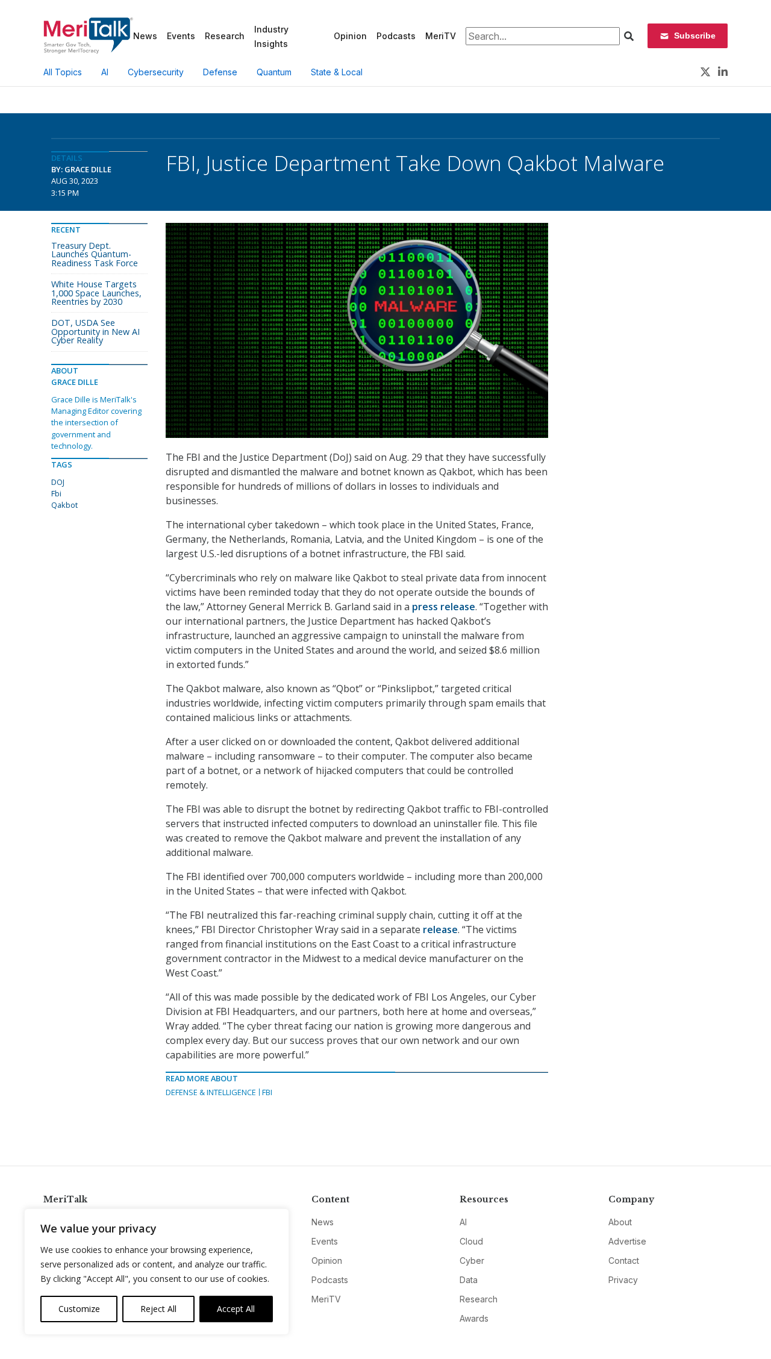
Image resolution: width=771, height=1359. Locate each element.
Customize (79, 1308)
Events (181, 36)
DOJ (57, 481)
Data (469, 1280)
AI (104, 72)
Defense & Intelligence (211, 1092)
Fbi (56, 493)
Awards (474, 1318)
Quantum (274, 72)
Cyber (472, 1260)
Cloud (471, 1241)
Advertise (627, 1241)
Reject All (158, 1308)
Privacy (623, 1280)
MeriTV (440, 36)
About (620, 1222)
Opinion (350, 36)
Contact (623, 1260)
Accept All (236, 1308)
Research (225, 36)
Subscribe (695, 35)
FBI (267, 1092)
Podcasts (396, 36)
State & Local (337, 72)
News (145, 36)
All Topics (62, 72)
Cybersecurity (156, 72)
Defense (220, 72)
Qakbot (64, 504)
